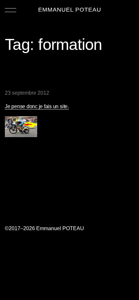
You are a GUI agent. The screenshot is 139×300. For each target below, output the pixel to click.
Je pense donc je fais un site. (37, 106)
